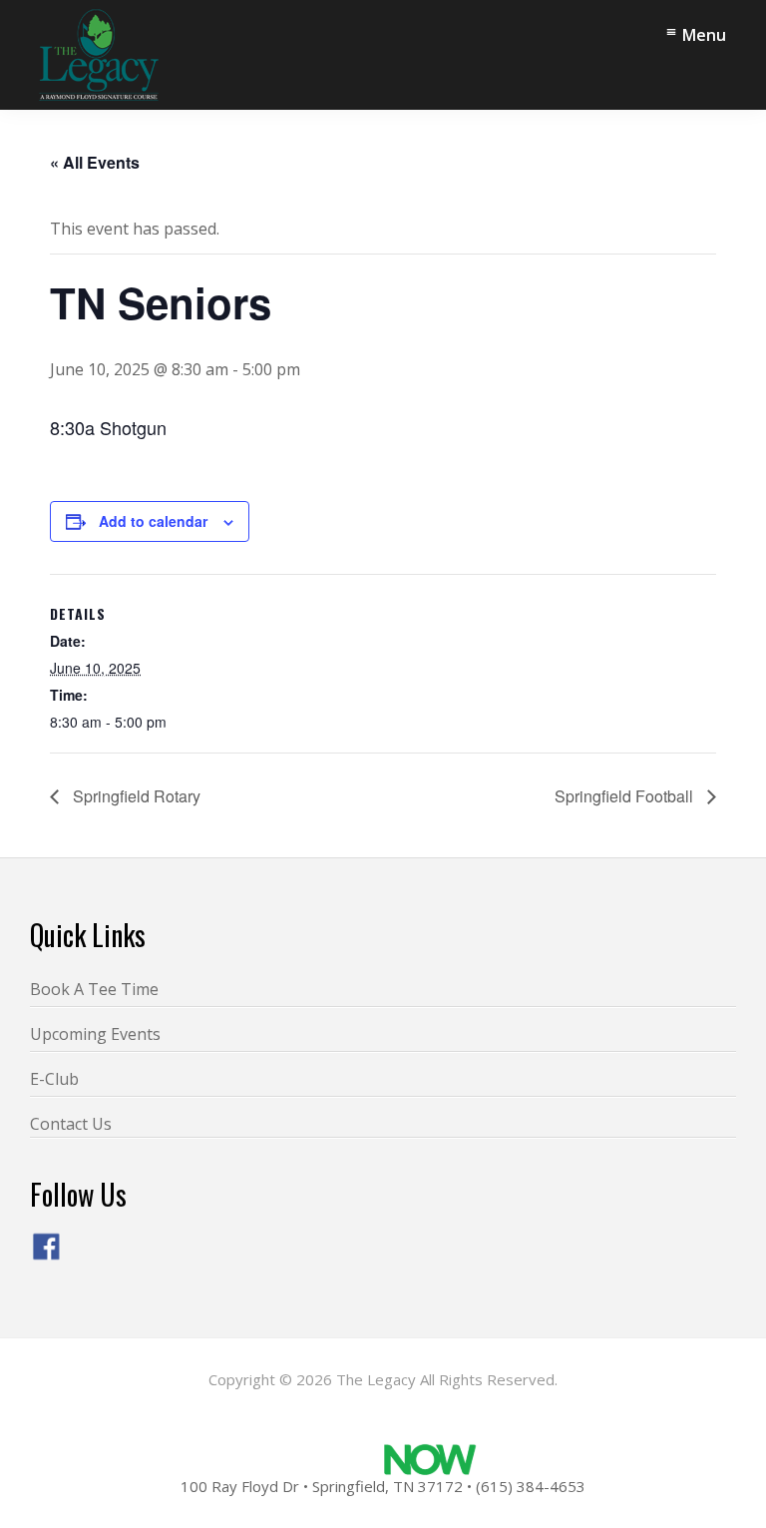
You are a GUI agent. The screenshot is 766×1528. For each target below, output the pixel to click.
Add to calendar (153, 521)
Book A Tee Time (94, 989)
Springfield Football (626, 795)
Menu (704, 35)
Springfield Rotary (134, 795)
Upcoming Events (95, 1034)
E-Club (54, 1079)
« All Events (95, 162)
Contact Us (71, 1124)
